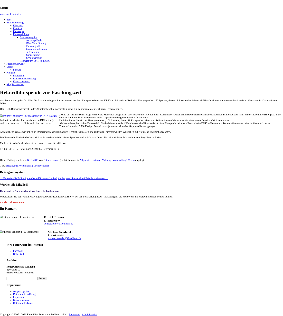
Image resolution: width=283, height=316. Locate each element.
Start (9, 19)
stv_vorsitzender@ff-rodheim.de (64, 238)
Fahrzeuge (18, 31)
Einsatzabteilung (15, 22)
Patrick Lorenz (51, 160)
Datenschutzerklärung (24, 78)
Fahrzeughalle (33, 46)
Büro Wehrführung (36, 43)
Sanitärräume (33, 55)
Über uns (18, 25)
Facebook (18, 251)
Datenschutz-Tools (22, 303)
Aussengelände (34, 40)
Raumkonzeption (28, 37)
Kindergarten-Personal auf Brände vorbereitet (83, 178)
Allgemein (84, 160)
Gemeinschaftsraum (36, 49)
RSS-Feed (18, 253)
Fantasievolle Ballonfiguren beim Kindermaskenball (28, 178)
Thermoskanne (41, 165)
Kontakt (11, 72)
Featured (96, 160)
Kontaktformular (21, 81)
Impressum (18, 75)
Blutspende (12, 165)
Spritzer (17, 69)
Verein (10, 66)
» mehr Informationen (12, 202)
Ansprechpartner (21, 291)
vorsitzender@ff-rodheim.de (58, 223)
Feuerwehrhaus (21, 34)
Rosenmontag (26, 165)
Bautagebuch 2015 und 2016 (35, 60)
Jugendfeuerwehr (15, 63)
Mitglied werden (15, 84)
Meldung (106, 160)
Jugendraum (32, 52)
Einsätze (17, 28)
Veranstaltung (120, 160)
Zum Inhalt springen (10, 14)
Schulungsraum (34, 57)
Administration (89, 314)
